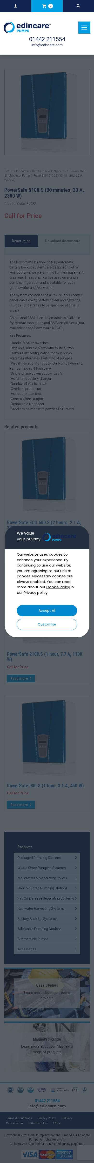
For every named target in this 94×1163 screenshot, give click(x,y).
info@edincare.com (47, 45)
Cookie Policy (58, 586)
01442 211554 (47, 39)
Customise (47, 624)
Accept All (47, 610)
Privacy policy (35, 592)
